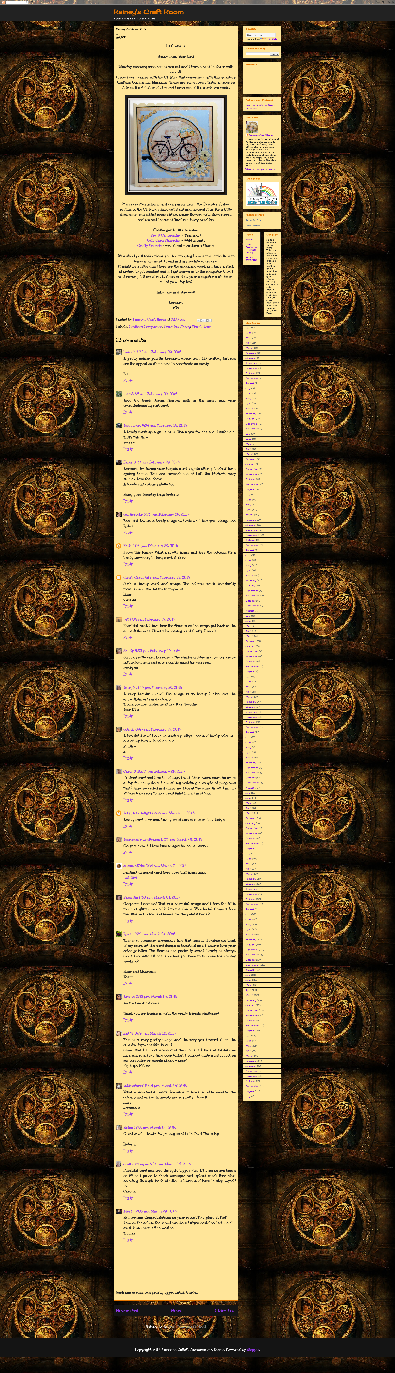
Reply (128, 380)
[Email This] (198, 320)
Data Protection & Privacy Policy (252, 248)
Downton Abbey (177, 326)
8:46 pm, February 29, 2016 (158, 729)
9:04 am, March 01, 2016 (166, 865)
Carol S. (129, 771)
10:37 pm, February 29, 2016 (161, 771)
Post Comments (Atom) (187, 1326)
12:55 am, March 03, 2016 (155, 1127)
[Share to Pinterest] (210, 320)
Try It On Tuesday (166, 235)
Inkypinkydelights (138, 813)
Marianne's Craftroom (141, 839)
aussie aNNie (134, 865)
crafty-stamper (136, 1164)
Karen (128, 934)
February (251, 353)
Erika (127, 462)
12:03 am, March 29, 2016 (155, 1211)
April (248, 342)
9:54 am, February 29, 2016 (164, 425)
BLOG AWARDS (251, 258)
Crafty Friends (149, 245)
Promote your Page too (254, 225)
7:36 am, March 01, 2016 (174, 813)
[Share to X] (204, 320)
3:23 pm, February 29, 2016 (166, 514)
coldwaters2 (133, 1085)
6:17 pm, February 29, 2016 (167, 577)
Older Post (225, 1310)
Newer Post (127, 1310)
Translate (271, 38)
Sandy (128, 650)
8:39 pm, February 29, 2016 (159, 687)
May (248, 337)
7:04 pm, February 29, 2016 (152, 619)
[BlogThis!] (201, 320)
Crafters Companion (145, 326)
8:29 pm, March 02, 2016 (155, 1033)
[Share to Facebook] (207, 320)
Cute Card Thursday (164, 240)
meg (126, 394)
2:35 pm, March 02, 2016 (156, 996)
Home (176, 1310)
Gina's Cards (133, 577)
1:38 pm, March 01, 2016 (159, 897)
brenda (129, 352)
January (250, 358)
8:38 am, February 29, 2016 (154, 394)
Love (207, 326)
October (250, 373)
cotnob (128, 729)
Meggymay (132, 425)
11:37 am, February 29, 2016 (156, 462)
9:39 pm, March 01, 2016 (155, 934)
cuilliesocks (133, 514)
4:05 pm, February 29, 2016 (155, 545)
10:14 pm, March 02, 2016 (166, 1085)
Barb (127, 545)
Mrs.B (128, 1211)
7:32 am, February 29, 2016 (158, 352)
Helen (128, 1127)
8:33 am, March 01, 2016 (181, 839)
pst (126, 619)
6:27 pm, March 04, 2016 (170, 1164)
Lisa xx (129, 996)
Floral (197, 326)
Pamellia (130, 897)
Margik (129, 687)
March (249, 347)
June (248, 332)
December (252, 363)
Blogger (253, 1349)
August (250, 383)
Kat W (128, 1033)
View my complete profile (260, 169)
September (252, 378)
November (252, 368)
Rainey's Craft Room (149, 12)
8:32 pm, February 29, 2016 (157, 650)
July (248, 327)
